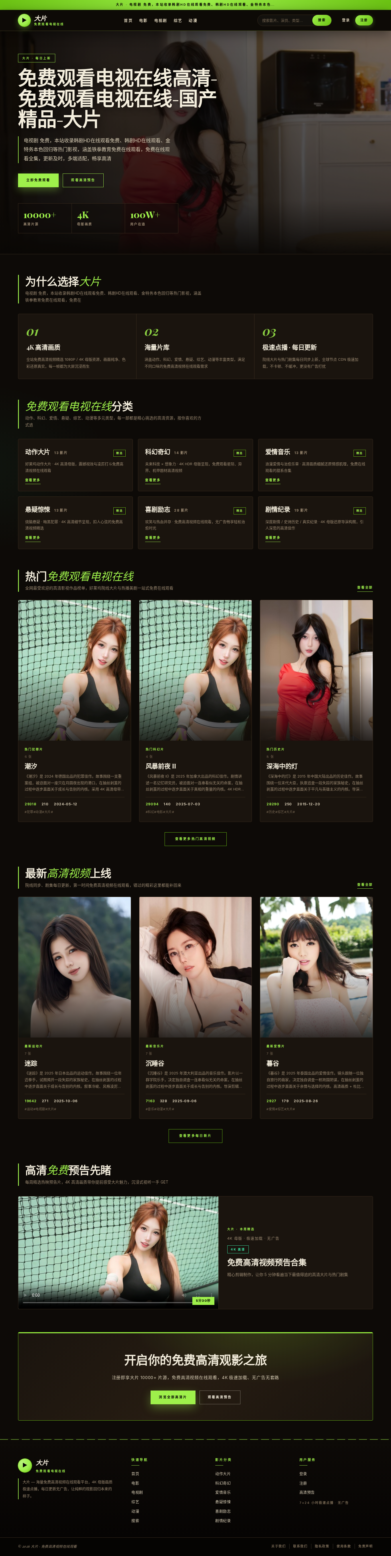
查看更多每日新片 (195, 1136)
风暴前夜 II (161, 766)
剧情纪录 (223, 1520)
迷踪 (31, 1063)
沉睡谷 (155, 1063)
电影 (143, 20)
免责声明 (365, 1546)
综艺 (178, 20)
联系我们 (300, 1546)
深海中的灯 (282, 766)
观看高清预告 (83, 180)
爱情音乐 (223, 1492)
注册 (364, 20)
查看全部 (365, 587)
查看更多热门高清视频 (195, 839)
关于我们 (278, 1546)
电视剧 (160, 20)
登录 (346, 20)
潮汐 (31, 766)
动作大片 (223, 1473)
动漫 (193, 20)
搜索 (321, 20)
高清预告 (307, 1492)
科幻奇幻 (223, 1483)
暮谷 (272, 1063)
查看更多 (33, 480)
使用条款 (344, 1546)
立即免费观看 (38, 180)
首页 (128, 20)
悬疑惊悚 (223, 1501)
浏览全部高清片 (173, 1397)
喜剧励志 (223, 1511)
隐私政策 (322, 1546)
